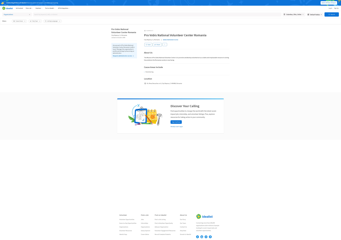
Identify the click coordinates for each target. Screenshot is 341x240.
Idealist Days (123, 234)
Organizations (123, 227)
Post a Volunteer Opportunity (164, 223)
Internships (144, 223)
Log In (330, 8)
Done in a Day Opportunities (127, 223)
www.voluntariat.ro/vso (170, 39)
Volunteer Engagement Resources (165, 231)
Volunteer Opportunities (126, 219)
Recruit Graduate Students (163, 234)
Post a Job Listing (160, 219)
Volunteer (38, 8)
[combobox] (157, 14)
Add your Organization (161, 227)
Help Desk (183, 231)
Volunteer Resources (125, 231)
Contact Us (183, 227)
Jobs (142, 219)
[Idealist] (7, 8)
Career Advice (145, 234)
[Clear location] (303, 14)
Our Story (183, 219)
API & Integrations (63, 8)
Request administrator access (122, 56)
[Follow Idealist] (197, 236)
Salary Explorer (145, 231)
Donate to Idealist (185, 234)
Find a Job (28, 8)
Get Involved (19, 8)
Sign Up (336, 8)
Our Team (183, 223)
